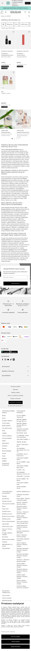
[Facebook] (2, 359)
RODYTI (28, 3)
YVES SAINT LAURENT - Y (23, 439)
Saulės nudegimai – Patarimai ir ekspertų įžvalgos (22, 544)
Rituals (4, 415)
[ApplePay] (20, 327)
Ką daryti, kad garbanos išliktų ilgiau (23, 531)
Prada (3, 456)
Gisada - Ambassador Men (22, 445)
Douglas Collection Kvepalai (7, 533)
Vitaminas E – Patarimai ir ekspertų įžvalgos (23, 560)
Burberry (4, 458)
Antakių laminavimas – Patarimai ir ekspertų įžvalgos (22, 527)
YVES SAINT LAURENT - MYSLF (23, 458)
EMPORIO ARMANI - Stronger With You (22, 420)
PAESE (4, 440)
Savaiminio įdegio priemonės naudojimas (23, 586)
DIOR (3, 430)
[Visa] (9, 327)
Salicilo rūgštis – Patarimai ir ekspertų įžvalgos (22, 517)
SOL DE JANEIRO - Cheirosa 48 (21, 416)
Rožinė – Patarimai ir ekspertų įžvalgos (22, 535)
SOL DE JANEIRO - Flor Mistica (23, 479)
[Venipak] (26, 336)
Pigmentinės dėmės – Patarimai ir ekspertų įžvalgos (22, 508)
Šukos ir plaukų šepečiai (8, 521)
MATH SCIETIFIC (6, 425)
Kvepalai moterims (7, 501)
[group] (15, 139)
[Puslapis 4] (19, 139)
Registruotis (16, 283)
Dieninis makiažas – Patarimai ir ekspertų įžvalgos (22, 582)
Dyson (4, 418)
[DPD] (4, 336)
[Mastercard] (4, 327)
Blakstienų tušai (6, 519)
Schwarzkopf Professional (5, 464)
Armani (4, 453)
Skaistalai (4, 542)
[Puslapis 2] (14, 139)
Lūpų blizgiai (5, 524)
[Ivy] (26, 327)
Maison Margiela (6, 451)
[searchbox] (15, 16)
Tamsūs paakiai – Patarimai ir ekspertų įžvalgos (22, 565)
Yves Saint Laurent (7, 428)
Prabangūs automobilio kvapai (23, 495)
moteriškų (6, 229)
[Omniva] (20, 336)
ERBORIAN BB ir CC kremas (7, 545)
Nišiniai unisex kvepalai (8, 539)
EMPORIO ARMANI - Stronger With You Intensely (22, 425)
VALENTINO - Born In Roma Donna (22, 454)
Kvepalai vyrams (6, 511)
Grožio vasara (6, 595)
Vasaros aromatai (6, 598)
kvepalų (25, 249)
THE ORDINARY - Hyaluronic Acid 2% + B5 (23, 473)
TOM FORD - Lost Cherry (23, 476)
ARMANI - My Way (21, 442)
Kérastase (4, 446)
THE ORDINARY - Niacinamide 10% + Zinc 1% (23, 450)
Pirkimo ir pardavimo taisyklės (15, 395)
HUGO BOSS (5, 443)
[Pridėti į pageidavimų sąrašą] (13, 32)
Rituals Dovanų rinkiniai (8, 516)
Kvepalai (4, 496)
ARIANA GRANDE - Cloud (21, 487)
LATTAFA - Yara (21, 470)
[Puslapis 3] (16, 139)
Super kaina (5, 508)
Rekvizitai (15, 389)
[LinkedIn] (13, 359)
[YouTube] (8, 359)
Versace (4, 448)
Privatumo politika (15, 386)
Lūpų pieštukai (6, 548)
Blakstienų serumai (7, 514)
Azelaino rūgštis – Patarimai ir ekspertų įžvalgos (22, 576)
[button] (2, 3)
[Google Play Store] (5, 352)
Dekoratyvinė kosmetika (8, 503)
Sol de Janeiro (6, 423)
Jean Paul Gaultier (7, 438)
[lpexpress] (15, 336)
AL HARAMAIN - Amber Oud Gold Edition (23, 436)
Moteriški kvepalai (7, 600)
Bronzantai (5, 537)
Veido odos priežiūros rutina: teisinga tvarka (22, 522)
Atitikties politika (15, 392)
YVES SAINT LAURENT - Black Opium (23, 466)
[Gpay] (15, 327)
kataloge (11, 249)
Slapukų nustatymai (15, 398)
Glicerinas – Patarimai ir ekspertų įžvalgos (23, 512)
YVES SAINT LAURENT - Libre (23, 483)
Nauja (3, 506)
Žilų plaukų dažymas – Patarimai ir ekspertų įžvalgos (22, 571)
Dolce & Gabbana (7, 435)
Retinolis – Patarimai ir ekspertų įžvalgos (22, 503)
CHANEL (4, 433)
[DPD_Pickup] (4, 340)
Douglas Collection (7, 420)
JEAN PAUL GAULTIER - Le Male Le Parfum (23, 429)
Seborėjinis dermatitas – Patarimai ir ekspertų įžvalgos (23, 550)
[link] (7, 49)
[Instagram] (5, 359)
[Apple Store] (14, 352)
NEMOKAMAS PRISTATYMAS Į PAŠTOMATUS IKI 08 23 (15, 8)
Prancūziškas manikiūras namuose (23, 539)
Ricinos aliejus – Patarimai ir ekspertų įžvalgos (23, 499)
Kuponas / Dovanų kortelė (7, 529)
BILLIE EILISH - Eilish (22, 433)
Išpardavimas (5, 498)
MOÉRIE (4, 461)
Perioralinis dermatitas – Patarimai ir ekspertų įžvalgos (23, 555)
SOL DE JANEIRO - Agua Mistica (23, 462)
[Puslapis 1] (12, 139)
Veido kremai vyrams (7, 526)
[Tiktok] (11, 359)
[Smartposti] (9, 336)
